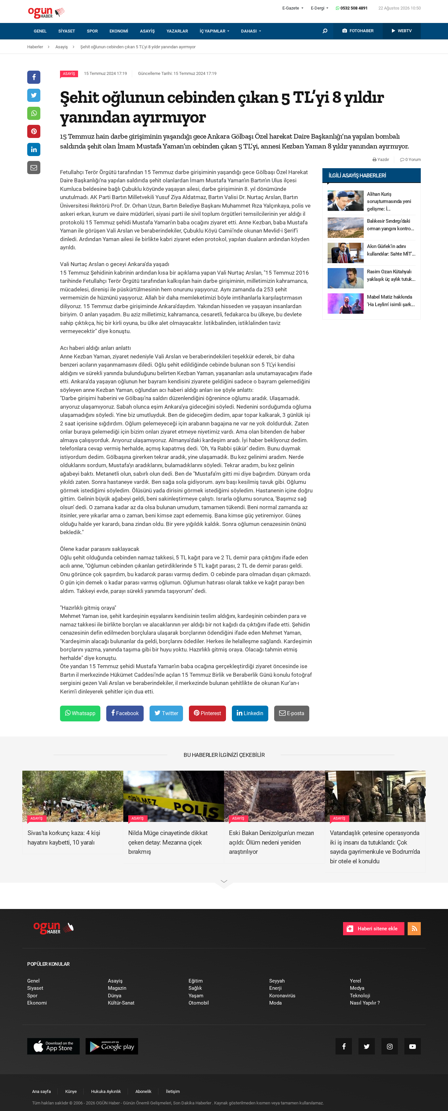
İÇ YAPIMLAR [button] (213, 31)
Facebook (127, 713)
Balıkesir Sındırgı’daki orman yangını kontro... (390, 225)
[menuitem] (46, 31)
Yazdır (383, 159)
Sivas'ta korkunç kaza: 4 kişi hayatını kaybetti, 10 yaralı (64, 837)
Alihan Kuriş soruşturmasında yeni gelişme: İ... (389, 201)
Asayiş (69, 74)
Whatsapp (83, 713)
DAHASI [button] (249, 31)
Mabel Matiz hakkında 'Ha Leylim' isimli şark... (391, 300)
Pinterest (210, 713)
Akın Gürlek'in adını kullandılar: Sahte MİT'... (391, 250)
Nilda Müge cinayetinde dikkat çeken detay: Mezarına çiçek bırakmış (168, 842)
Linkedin (252, 713)
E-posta (295, 713)
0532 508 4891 (353, 8)
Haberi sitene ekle (376, 929)
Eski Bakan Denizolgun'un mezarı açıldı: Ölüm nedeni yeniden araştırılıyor (271, 842)
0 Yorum (412, 159)
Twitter (169, 713)
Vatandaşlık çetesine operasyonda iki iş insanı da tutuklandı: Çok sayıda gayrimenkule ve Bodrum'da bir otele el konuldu (375, 847)
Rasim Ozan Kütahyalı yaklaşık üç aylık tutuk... (391, 275)
